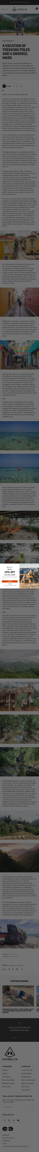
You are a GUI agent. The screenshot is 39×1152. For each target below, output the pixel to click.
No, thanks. (10, 583)
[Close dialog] (38, 564)
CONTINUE (9, 581)
